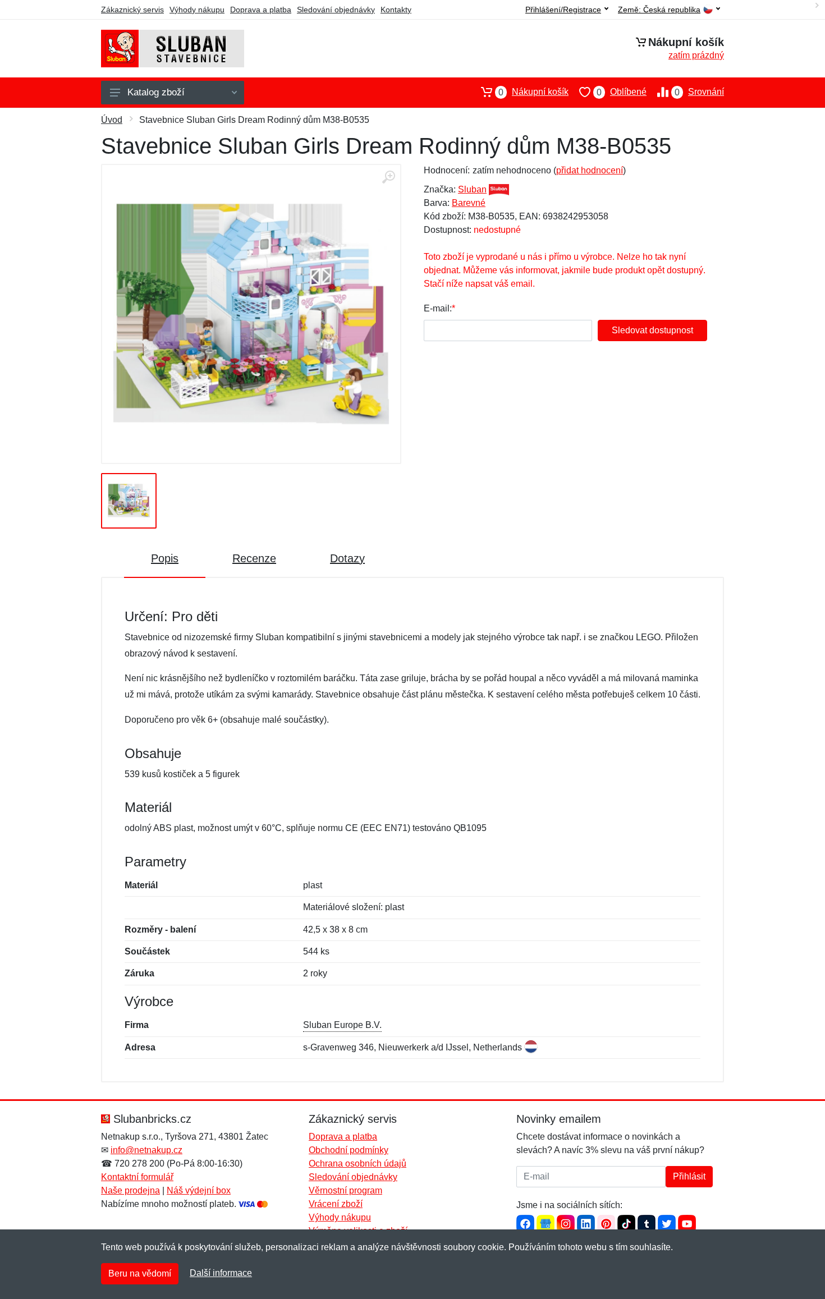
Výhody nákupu (196, 9)
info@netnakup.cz (146, 1150)
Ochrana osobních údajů (357, 1163)
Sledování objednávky (336, 9)
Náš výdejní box (199, 1190)
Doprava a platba (260, 9)
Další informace (221, 1273)
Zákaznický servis (132, 9)
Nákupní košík (533, 92)
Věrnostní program (345, 1190)
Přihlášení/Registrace (563, 9)
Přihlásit (689, 1176)
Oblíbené (622, 92)
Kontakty (396, 9)
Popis (164, 558)
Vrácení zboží (336, 1204)
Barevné (468, 203)
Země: (659, 10)
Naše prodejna (130, 1190)
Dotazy (347, 558)
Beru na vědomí (139, 1273)
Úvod (111, 120)
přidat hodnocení (589, 170)
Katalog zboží (156, 92)
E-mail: (438, 308)
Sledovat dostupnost (652, 330)
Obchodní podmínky (348, 1150)
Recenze (254, 558)
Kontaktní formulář (137, 1177)
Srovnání (699, 92)
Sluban (472, 189)
